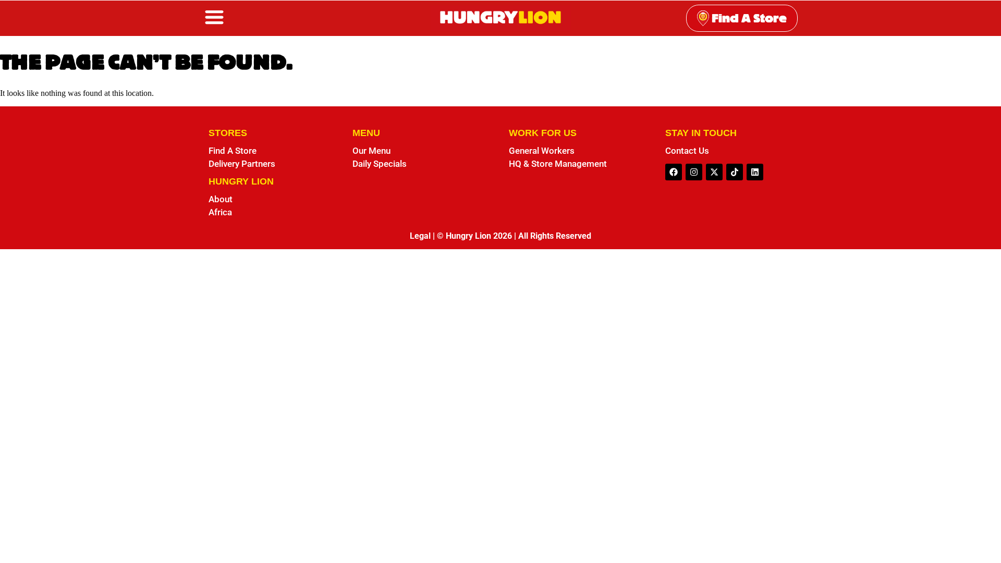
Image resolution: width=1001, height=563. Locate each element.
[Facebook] (673, 172)
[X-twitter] (714, 172)
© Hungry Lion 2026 (474, 236)
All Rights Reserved (554, 236)
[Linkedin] (755, 172)
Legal (420, 236)
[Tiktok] (734, 172)
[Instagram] (694, 172)
